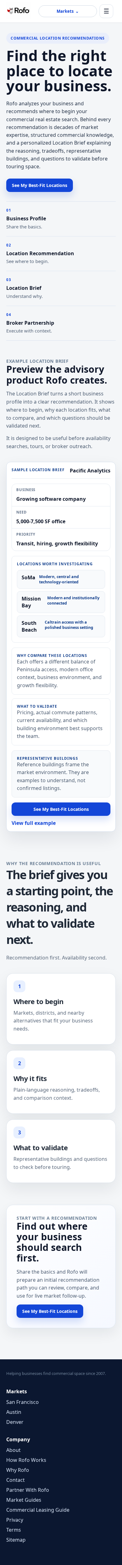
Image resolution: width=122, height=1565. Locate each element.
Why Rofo (17, 1470)
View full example (34, 823)
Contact (15, 1479)
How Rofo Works (26, 1460)
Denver (14, 1422)
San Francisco (22, 1402)
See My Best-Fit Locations (39, 185)
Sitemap (16, 1539)
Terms (13, 1529)
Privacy (14, 1519)
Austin (13, 1412)
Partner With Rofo (27, 1489)
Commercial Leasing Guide (37, 1509)
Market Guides (23, 1499)
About (13, 1450)
